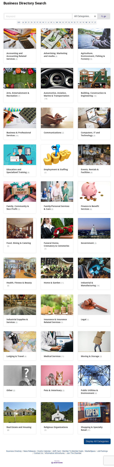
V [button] (83, 22)
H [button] (43, 22)
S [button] (74, 22)
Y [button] (92, 22)
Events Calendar (44, 451)
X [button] (89, 22)
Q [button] (69, 22)
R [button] (71, 22)
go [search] (105, 16)
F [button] (37, 22)
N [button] (60, 22)
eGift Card (57, 451)
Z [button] (95, 22)
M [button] (57, 22)
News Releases (29, 451)
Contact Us (38, 453)
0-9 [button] (19, 22)
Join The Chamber (73, 453)
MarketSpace (90, 451)
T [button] (77, 22)
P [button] (66, 22)
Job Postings (102, 451)
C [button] (28, 22)
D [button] (31, 22)
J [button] (48, 22)
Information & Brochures (55, 453)
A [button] (23, 22)
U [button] (80, 22)
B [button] (25, 22)
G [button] (40, 22)
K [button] (51, 22)
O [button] (63, 22)
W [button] (86, 22)
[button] (97, 441)
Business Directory (14, 451)
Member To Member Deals (72, 451)
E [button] (34, 22)
